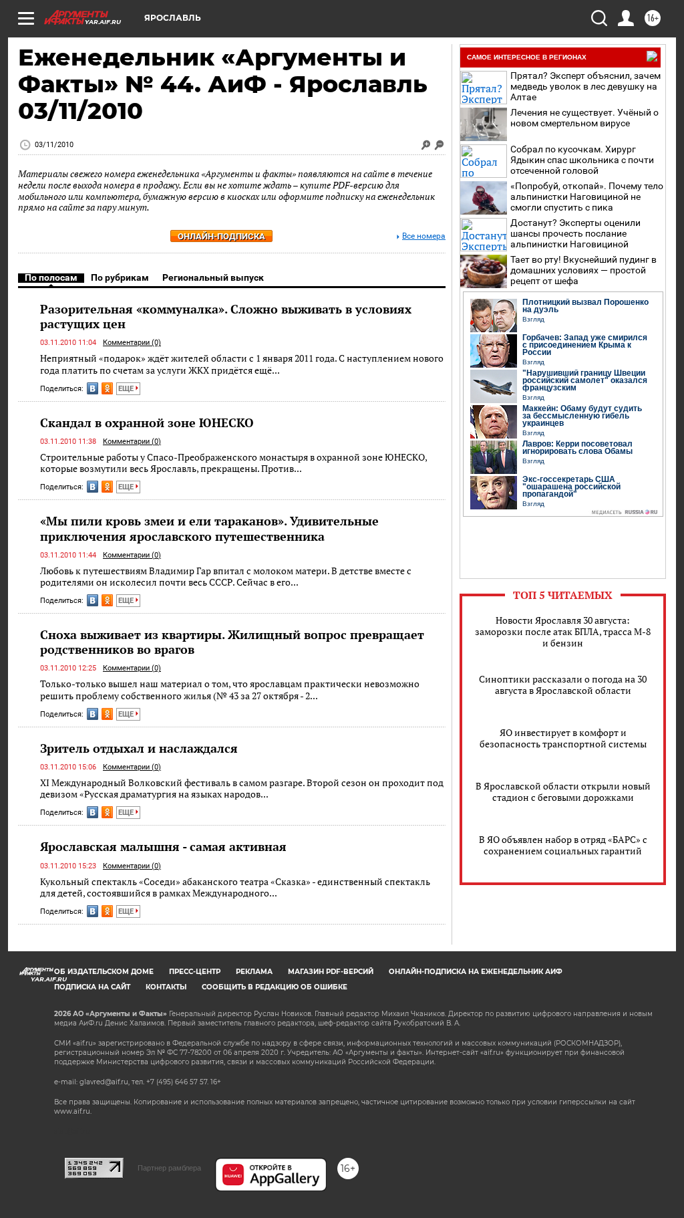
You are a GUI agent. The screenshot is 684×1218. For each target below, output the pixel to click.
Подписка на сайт (92, 987)
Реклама (254, 971)
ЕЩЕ (127, 388)
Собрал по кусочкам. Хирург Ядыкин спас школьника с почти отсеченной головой (582, 160)
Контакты (166, 987)
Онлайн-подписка (221, 236)
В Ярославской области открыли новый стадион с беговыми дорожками (563, 791)
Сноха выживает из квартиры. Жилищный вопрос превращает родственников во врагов (232, 641)
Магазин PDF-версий (330, 971)
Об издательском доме (104, 971)
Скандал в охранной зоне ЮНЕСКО (147, 422)
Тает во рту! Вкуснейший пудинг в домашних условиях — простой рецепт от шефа (583, 270)
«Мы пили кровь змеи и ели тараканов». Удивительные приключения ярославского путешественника (209, 528)
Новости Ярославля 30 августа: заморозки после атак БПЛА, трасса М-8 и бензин (563, 631)
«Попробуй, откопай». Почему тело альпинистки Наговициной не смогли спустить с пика (586, 196)
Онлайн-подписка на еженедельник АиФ (475, 971)
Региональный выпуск (213, 277)
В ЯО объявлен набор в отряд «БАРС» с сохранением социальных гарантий (563, 845)
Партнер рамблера (169, 1168)
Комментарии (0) (132, 342)
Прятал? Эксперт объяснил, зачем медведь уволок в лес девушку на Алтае (585, 86)
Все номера (424, 236)
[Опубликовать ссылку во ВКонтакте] (92, 388)
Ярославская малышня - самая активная (163, 846)
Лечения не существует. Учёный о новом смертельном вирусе (584, 117)
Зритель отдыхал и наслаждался (139, 748)
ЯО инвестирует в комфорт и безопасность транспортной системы (563, 738)
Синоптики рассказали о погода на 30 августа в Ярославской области (563, 684)
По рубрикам (120, 277)
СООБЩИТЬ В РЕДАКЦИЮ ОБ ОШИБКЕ (274, 987)
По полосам (51, 277)
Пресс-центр (194, 971)
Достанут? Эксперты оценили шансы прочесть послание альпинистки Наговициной (575, 233)
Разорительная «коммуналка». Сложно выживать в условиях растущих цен (225, 316)
